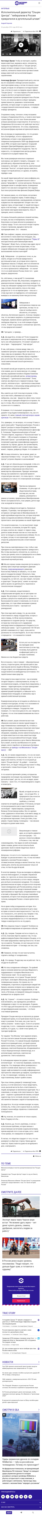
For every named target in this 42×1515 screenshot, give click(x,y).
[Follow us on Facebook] (3, 1497)
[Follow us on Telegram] (21, 1497)
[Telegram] (21, 1512)
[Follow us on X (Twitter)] (7, 1497)
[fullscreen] (39, 54)
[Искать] (33, 1512)
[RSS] (25, 1497)
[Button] (16, 31)
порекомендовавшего (16, 569)
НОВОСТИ (7, 1362)
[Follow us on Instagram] (16, 1497)
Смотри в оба (10, 1409)
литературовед (31, 376)
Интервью (5, 8)
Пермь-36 (35, 239)
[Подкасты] (30, 1497)
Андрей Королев (6, 23)
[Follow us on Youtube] (12, 1497)
